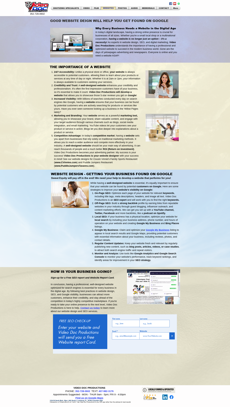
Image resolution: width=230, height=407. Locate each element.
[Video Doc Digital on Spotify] (178, 3)
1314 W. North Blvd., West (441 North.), (63, 400)
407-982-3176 (106, 391)
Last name (143, 319)
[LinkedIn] (165, 397)
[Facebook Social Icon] (170, 3)
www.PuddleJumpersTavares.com (74, 166)
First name (116, 319)
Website (143, 331)
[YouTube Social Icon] (174, 3)
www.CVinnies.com (66, 162)
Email (114, 331)
